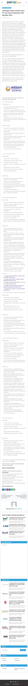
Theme (11, 684)
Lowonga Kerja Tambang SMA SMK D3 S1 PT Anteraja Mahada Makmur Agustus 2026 (16, 602)
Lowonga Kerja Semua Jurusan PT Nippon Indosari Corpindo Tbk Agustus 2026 (17, 637)
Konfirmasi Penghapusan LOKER (19, 669)
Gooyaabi (21, 684)
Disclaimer (16, 658)
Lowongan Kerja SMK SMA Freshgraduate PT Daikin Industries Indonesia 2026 (15, 619)
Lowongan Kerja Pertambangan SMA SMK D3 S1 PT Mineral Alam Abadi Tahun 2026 (17, 584)
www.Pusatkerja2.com (7, 486)
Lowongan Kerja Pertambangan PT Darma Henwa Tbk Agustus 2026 (17, 593)
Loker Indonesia (18, 508)
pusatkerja (5, 472)
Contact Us (4, 660)
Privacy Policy (17, 660)
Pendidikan (4, 668)
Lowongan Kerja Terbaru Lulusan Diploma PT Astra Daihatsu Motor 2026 (17, 628)
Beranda (4, 658)
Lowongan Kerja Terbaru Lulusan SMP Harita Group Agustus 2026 (17, 610)
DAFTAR (12, 461)
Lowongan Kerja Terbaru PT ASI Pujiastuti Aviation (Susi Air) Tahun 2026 (16, 533)
